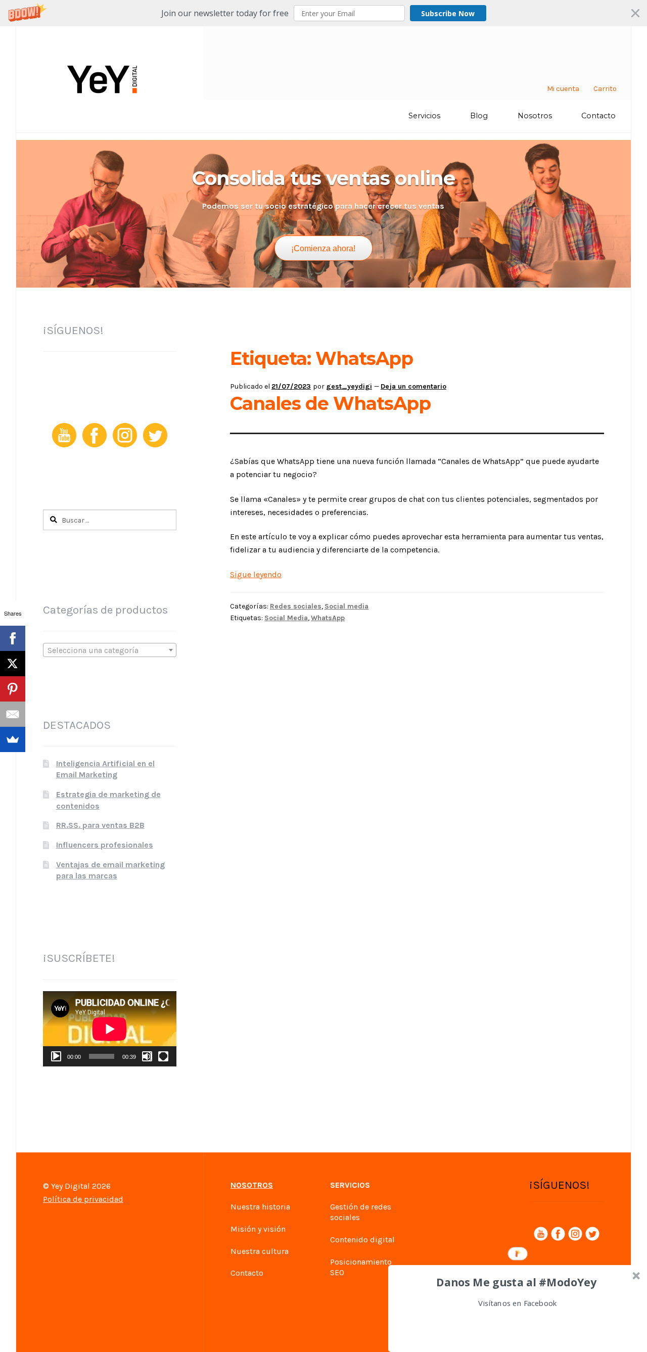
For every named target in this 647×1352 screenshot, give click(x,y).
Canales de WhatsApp (330, 403)
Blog (479, 115)
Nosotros (535, 115)
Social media (346, 606)
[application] (109, 1028)
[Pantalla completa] (163, 1056)
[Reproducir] (56, 1056)
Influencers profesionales (104, 845)
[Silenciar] (147, 1056)
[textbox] (109, 650)
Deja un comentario (413, 386)
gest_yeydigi (349, 386)
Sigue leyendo (256, 574)
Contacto (598, 115)
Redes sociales (295, 606)
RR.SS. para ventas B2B (100, 825)
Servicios (424, 115)
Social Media (286, 618)
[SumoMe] (12, 739)
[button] (323, 13)
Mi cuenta (563, 88)
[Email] (12, 714)
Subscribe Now (448, 13)
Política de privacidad (83, 1199)
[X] (12, 663)
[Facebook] (12, 638)
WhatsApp (328, 618)
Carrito (605, 88)
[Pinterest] (12, 689)
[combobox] (109, 650)
